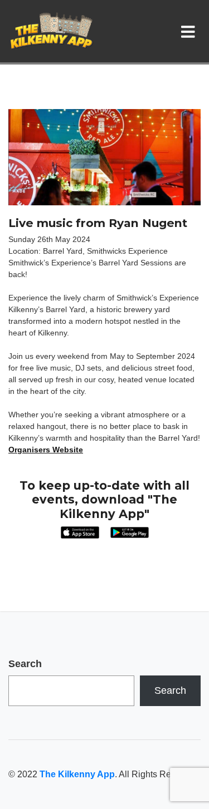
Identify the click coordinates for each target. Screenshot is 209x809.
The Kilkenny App (77, 774)
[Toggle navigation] (190, 31)
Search (25, 663)
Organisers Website (45, 449)
